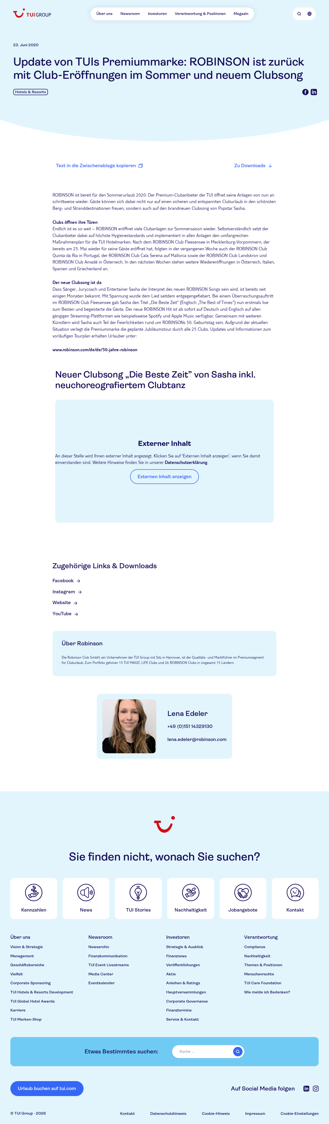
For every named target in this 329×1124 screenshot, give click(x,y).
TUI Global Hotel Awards (32, 1001)
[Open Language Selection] (309, 14)
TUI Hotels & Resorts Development (41, 992)
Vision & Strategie (26, 947)
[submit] (238, 1051)
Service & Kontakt (182, 1019)
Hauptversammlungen (186, 992)
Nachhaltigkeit (257, 956)
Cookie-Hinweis (216, 1113)
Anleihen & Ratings (183, 983)
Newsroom (130, 13)
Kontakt (127, 1113)
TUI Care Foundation (262, 983)
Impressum (255, 1113)
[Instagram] (316, 1088)
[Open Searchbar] (299, 14)
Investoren (157, 13)
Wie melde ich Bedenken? (267, 992)
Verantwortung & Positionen (200, 13)
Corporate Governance (187, 1001)
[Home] (32, 13)
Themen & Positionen (263, 965)
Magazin (241, 13)
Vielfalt (16, 974)
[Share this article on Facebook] (305, 92)
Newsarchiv (98, 947)
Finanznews (176, 956)
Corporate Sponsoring (30, 983)
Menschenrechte (259, 974)
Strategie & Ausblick (184, 947)
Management (22, 956)
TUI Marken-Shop (26, 1019)
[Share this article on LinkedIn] (314, 92)
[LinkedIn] (306, 1088)
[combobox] (208, 1051)
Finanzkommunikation (107, 956)
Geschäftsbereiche (27, 965)
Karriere (18, 1010)
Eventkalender (101, 983)
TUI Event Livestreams (108, 965)
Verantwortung (261, 937)
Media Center (100, 974)
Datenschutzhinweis (168, 1113)
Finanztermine (179, 1010)
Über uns (104, 13)
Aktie (171, 974)
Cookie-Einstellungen (300, 1113)
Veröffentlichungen (183, 965)
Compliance (254, 947)
